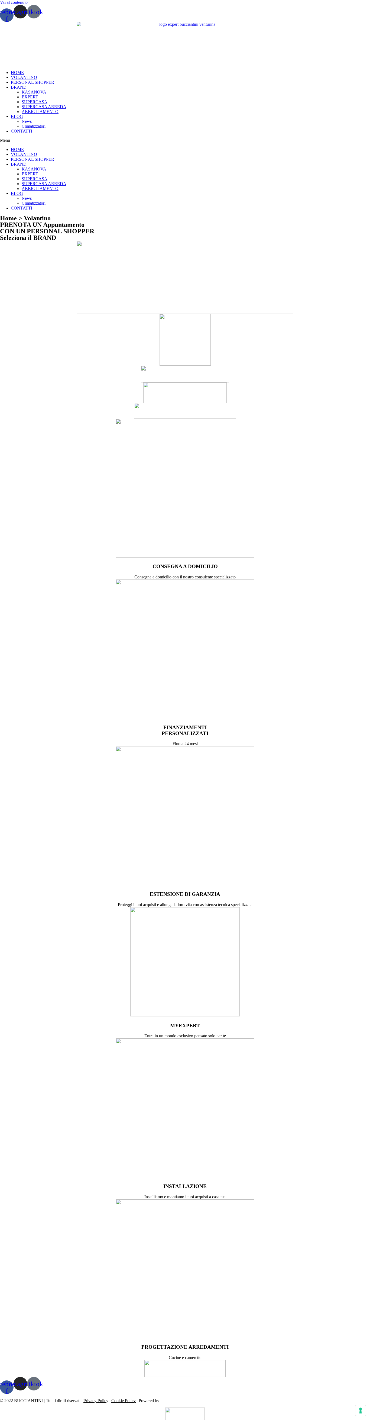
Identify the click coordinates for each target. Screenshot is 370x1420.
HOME (17, 72)
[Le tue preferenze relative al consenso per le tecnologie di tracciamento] (360, 1410)
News (27, 121)
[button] (185, 140)
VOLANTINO (24, 77)
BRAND (19, 87)
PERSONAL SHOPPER (32, 82)
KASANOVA (34, 92)
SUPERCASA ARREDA (44, 106)
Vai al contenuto (14, 2)
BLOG (17, 116)
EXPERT (30, 97)
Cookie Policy (123, 1400)
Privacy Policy (95, 1400)
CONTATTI (21, 131)
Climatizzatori (34, 126)
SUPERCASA (34, 101)
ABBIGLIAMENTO (40, 111)
